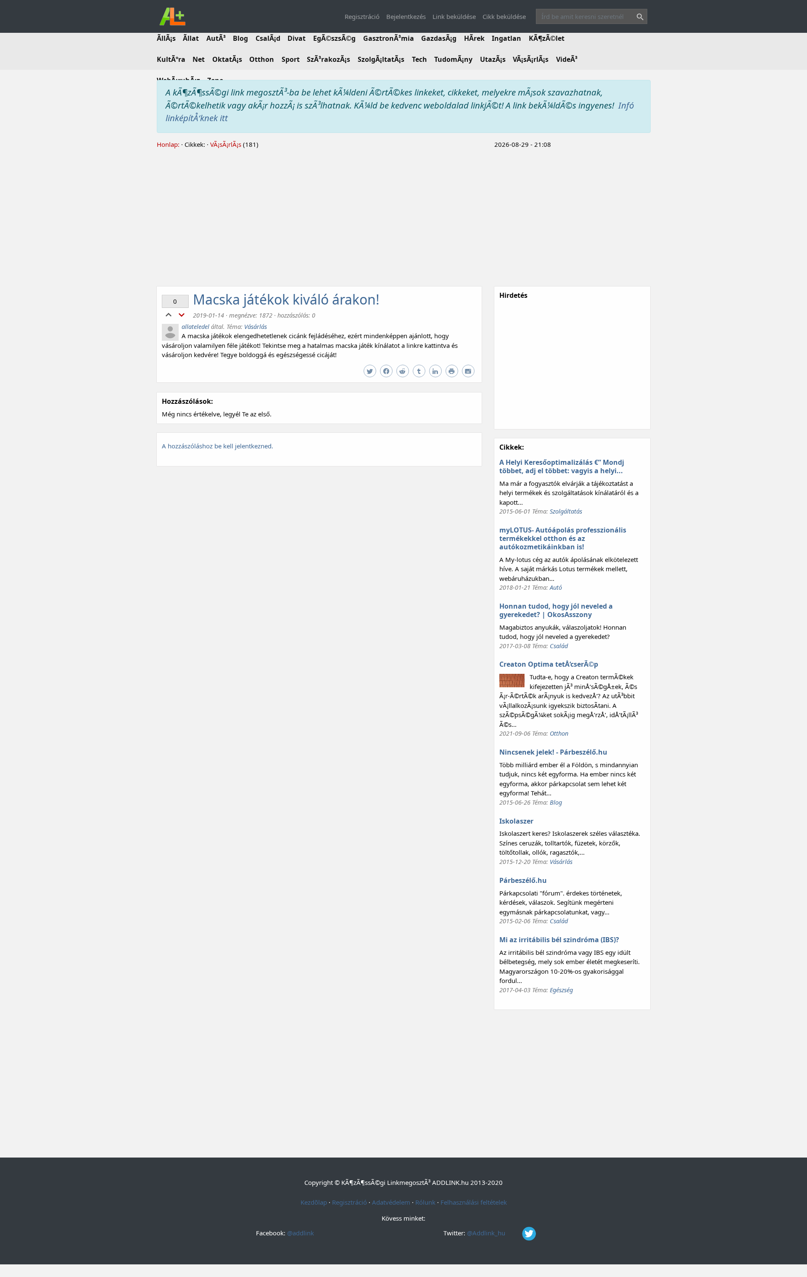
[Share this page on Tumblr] (420, 371)
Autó (556, 587)
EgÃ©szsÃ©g (334, 38)
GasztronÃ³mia (388, 38)
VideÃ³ (567, 59)
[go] (638, 18)
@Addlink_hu (487, 1233)
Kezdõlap (314, 1202)
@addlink (300, 1233)
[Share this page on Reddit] (403, 371)
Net (199, 59)
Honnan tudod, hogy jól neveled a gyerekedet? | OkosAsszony (556, 610)
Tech (419, 59)
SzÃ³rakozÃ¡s (328, 59)
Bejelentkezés (406, 16)
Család (559, 645)
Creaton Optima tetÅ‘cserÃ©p (548, 664)
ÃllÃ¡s (166, 38)
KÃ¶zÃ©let (546, 38)
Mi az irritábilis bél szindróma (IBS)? (559, 939)
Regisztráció (362, 16)
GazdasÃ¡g (438, 38)
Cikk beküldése (504, 16)
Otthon (261, 59)
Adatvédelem (391, 1202)
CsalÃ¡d (268, 38)
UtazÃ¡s (493, 59)
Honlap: (168, 144)
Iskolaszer (516, 821)
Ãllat (191, 38)
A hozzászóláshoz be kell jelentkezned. (217, 446)
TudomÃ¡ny (453, 59)
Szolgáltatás (566, 511)
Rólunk (425, 1202)
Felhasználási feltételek (473, 1202)
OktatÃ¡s (227, 59)
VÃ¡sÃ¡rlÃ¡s (531, 59)
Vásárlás (255, 326)
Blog (240, 38)
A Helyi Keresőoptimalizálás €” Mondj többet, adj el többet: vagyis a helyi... (561, 466)
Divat (296, 38)
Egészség (561, 990)
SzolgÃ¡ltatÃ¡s (381, 59)
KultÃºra (171, 59)
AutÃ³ (216, 38)
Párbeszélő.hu (523, 880)
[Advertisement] (403, 216)
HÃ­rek (474, 38)
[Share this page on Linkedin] (436, 371)
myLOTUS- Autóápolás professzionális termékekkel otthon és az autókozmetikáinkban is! (562, 538)
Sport (291, 59)
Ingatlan (506, 38)
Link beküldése (454, 16)
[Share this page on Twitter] (371, 371)
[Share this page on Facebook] (387, 371)
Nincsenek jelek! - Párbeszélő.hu (553, 752)
